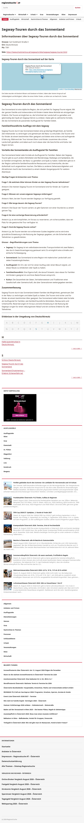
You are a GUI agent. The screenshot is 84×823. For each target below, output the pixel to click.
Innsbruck (7, 467)
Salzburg (7, 458)
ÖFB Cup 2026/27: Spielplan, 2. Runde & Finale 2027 (32, 512)
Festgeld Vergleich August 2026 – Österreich (21, 784)
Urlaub (33, 14)
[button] (42, 77)
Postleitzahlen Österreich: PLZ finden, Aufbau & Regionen (35, 498)
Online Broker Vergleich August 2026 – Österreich (23, 779)
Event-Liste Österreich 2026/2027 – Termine (20, 696)
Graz (41, 14)
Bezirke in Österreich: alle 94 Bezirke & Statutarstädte (33, 540)
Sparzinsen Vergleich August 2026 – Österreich (22, 794)
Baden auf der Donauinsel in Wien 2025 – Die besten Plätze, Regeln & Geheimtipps (34, 709)
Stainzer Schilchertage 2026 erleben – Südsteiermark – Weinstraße (29, 705)
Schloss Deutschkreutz (11, 360)
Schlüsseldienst (9, 639)
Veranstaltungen (52, 14)
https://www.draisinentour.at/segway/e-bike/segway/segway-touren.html (36, 52)
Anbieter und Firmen (66, 19)
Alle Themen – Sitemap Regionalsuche (18, 766)
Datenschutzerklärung (12, 761)
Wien (63, 14)
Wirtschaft (22, 14)
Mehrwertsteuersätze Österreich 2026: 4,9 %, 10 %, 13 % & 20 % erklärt (40, 570)
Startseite (6, 746)
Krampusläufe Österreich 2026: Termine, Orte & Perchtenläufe (36, 525)
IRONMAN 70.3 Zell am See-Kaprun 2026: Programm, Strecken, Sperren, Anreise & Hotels (37, 692)
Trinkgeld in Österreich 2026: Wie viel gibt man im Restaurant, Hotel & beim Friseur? (35, 723)
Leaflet (61, 89)
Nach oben (77, 348)
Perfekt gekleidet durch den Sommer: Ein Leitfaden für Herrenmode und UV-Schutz (44, 483)
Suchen (77, 8)
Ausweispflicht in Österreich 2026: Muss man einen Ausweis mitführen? (31, 714)
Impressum (72, 14)
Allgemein (53, 19)
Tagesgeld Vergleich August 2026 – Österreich (21, 799)
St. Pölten (7, 450)
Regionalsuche (8, 14)
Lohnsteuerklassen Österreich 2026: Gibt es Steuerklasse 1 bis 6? (37, 583)
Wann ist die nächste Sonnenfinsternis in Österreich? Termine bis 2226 (30, 675)
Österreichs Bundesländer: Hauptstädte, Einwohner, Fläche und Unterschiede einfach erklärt (38, 688)
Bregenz (7, 471)
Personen (7, 634)
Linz (5, 463)
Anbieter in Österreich (11, 751)
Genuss (6, 621)
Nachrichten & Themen (39, 19)
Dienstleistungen (10, 617)
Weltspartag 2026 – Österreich (15, 804)
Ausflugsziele (14, 19)
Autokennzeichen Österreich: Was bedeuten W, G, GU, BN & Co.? (28, 679)
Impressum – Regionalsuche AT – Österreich (21, 756)
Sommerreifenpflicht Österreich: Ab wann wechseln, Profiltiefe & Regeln (40, 555)
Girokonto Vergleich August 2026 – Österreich (21, 789)
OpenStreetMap (69, 89)
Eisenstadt (7, 445)
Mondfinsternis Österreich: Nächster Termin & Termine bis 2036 (28, 683)
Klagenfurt (8, 454)
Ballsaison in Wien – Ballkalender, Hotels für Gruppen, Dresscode (28, 718)
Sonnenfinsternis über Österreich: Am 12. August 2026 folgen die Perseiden (32, 670)
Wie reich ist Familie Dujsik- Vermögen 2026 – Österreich (25, 701)
